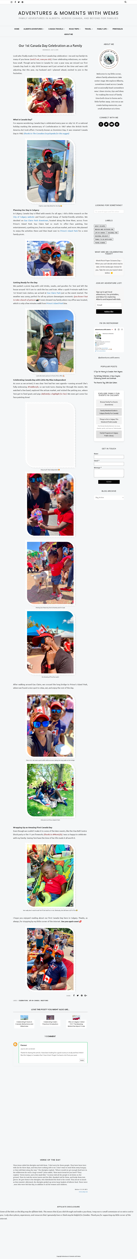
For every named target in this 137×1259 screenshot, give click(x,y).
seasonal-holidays (102, 236)
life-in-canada (34, 1000)
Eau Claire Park (54, 293)
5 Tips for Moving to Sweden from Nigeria (108, 372)
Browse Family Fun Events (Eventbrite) (109, 403)
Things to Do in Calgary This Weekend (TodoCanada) (109, 420)
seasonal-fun (112, 232)
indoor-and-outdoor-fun (104, 229)
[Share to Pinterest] (81, 995)
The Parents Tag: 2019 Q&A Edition (105, 383)
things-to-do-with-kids (103, 239)
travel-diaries (100, 242)
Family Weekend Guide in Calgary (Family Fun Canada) (108, 411)
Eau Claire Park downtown (36, 220)
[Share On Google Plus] (85, 995)
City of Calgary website (24, 217)
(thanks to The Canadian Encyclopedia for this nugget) (46, 133)
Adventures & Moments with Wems (68, 13)
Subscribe (108, 311)
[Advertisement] (50, 1137)
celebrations (23, 1000)
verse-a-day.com (83, 1191)
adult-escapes (100, 226)
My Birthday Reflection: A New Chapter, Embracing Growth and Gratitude (107, 377)
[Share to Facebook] (74, 995)
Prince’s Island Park (69, 231)
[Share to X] (78, 995)
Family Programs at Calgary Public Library (109, 434)
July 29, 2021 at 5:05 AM (28, 1049)
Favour (24, 1045)
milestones (44, 1000)
